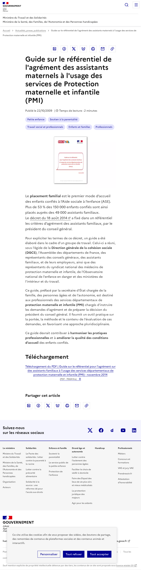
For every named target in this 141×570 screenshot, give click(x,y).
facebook (101, 430)
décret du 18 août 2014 (48, 218)
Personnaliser (48, 554)
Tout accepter (99, 554)
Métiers (121, 453)
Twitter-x (90, 430)
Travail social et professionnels (45, 127)
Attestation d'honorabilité (125, 481)
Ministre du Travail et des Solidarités (12, 455)
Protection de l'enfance (56, 473)
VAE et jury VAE (126, 468)
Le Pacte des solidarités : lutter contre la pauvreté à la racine (36, 459)
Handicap (100, 448)
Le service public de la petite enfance (58, 464)
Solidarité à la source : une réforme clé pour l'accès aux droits (34, 487)
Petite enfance (35, 119)
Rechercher (126, 4)
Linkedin (54, 48)
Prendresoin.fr (125, 473)
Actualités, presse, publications (30, 30)
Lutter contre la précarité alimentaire (33, 473)
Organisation (9, 481)
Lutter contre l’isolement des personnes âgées (80, 461)
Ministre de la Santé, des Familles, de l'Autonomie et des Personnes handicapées (13, 469)
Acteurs (6, 487)
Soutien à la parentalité (63, 119)
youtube (123, 430)
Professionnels (104, 127)
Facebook (64, 48)
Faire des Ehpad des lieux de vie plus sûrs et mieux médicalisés (82, 482)
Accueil (6, 30)
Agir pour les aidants (82, 503)
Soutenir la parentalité (54, 455)
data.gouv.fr (120, 541)
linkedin (134, 430)
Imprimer (93, 48)
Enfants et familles (79, 127)
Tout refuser (74, 554)
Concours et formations (124, 461)
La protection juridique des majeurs (78, 494)
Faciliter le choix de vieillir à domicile (81, 471)
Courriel (102, 48)
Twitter (73, 48)
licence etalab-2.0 (124, 565)
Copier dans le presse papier (112, 48)
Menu (136, 4)
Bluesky (83, 48)
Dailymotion (112, 430)
